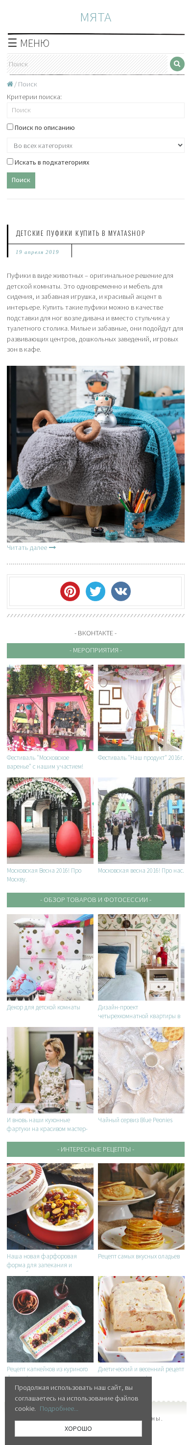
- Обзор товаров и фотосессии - (95, 899)
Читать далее (27, 547)
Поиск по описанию (44, 127)
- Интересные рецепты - (95, 1149)
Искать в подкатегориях (51, 162)
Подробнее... (59, 1408)
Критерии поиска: (34, 96)
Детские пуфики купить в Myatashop (80, 233)
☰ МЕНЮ (28, 43)
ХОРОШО (78, 1428)
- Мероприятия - (96, 650)
